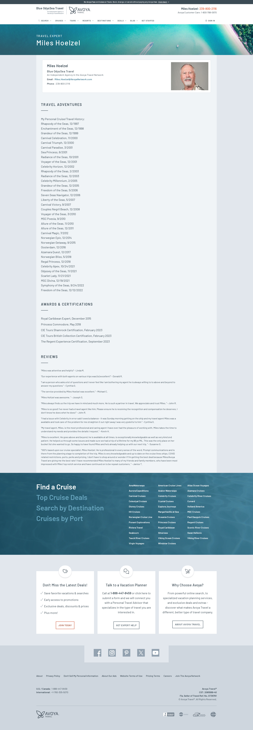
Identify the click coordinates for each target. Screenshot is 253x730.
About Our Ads (109, 675)
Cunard (191, 501)
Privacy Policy (53, 675)
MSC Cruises (193, 511)
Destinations (104, 21)
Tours (73, 21)
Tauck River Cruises (139, 538)
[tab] (80, 486)
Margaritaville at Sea (168, 511)
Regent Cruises (195, 522)
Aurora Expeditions (139, 490)
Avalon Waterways (167, 490)
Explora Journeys (167, 506)
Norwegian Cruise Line (140, 517)
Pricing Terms (153, 675)
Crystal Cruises (166, 501)
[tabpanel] (173, 514)
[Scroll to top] (245, 722)
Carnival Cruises (137, 496)
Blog (132, 21)
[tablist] (80, 513)
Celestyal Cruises (138, 501)
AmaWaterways (137, 485)
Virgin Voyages (136, 543)
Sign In (211, 21)
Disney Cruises (136, 506)
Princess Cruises (167, 522)
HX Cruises (134, 511)
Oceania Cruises (166, 517)
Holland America (195, 506)
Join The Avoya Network (187, 675)
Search (45, 21)
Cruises (59, 21)
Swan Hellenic (194, 532)
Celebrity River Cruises (199, 496)
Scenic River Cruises (198, 527)
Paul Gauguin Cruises (198, 517)
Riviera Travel (136, 527)
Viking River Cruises (197, 538)
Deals (121, 21)
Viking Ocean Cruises (169, 538)
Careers (168, 675)
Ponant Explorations (139, 522)
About (39, 675)
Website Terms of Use (131, 675)
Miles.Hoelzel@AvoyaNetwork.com (73, 79)
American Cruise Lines (169, 485)
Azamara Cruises (196, 490)
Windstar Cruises (167, 543)
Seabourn (134, 532)
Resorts (87, 21)
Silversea (163, 532)
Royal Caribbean (166, 527)
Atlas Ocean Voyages (198, 485)
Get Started (148, 21)
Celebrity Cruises (167, 496)
